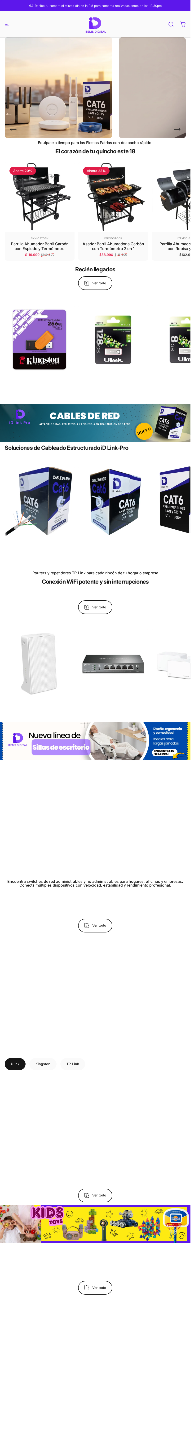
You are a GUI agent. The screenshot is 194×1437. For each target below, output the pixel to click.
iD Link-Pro (39, 534)
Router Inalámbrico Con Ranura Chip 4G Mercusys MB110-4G (39, 706)
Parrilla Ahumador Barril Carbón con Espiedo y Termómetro (40, 246)
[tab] (15, 1064)
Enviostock (40, 238)
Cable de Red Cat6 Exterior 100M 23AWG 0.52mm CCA (39, 542)
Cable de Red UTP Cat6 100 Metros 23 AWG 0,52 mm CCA (113, 542)
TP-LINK (113, 697)
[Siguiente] (177, 129)
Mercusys (39, 697)
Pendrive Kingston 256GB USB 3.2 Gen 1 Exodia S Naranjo (39, 382)
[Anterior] (13, 129)
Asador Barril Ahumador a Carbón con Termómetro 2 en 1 (113, 246)
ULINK (113, 373)
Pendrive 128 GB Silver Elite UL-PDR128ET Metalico (113, 382)
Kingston (39, 373)
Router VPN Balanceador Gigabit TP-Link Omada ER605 (113, 706)
